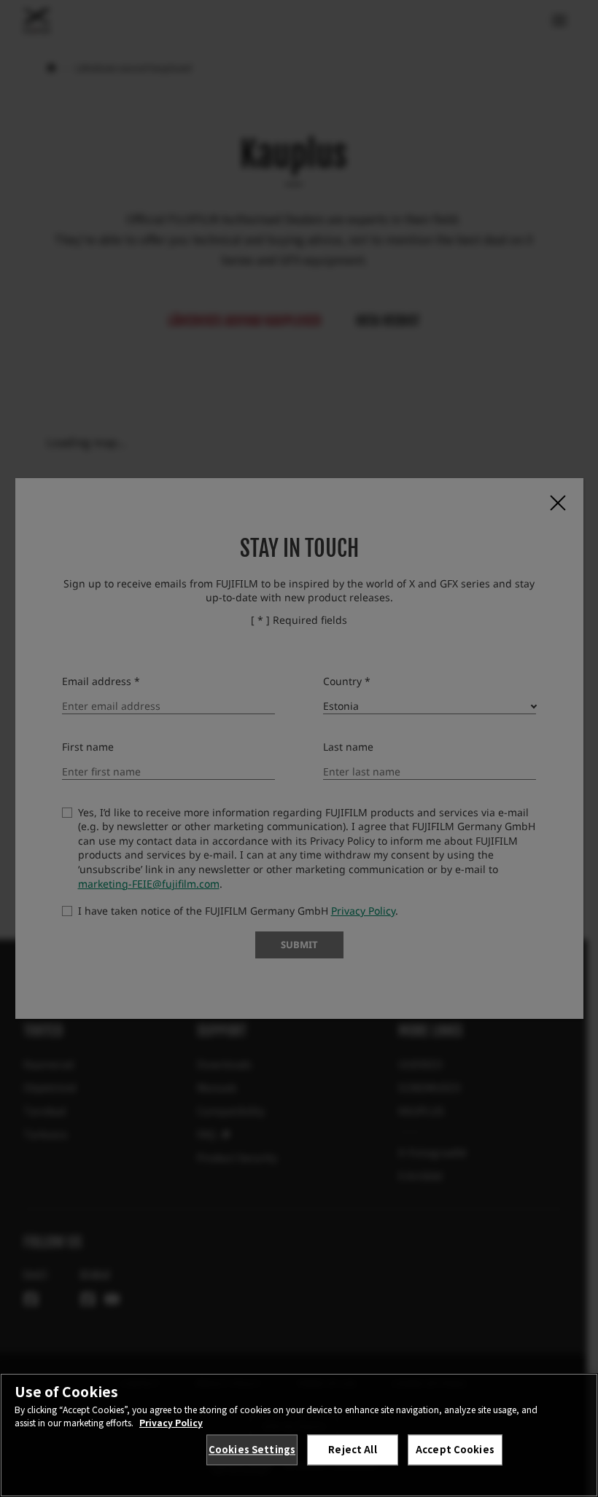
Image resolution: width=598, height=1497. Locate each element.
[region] (299, 1435)
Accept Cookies (455, 1449)
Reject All (352, 1449)
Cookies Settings (252, 1449)
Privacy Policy (171, 1422)
